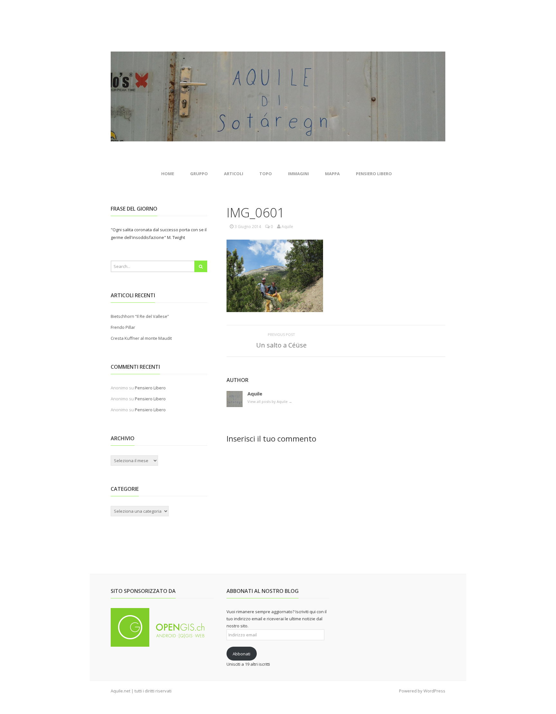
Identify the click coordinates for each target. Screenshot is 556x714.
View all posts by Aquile (269, 401)
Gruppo (199, 173)
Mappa (332, 173)
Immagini (298, 173)
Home (167, 173)
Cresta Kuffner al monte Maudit (141, 338)
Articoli (233, 173)
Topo (265, 173)
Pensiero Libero (374, 173)
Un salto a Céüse (281, 345)
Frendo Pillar (123, 327)
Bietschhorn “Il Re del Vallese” (140, 316)
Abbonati (241, 654)
